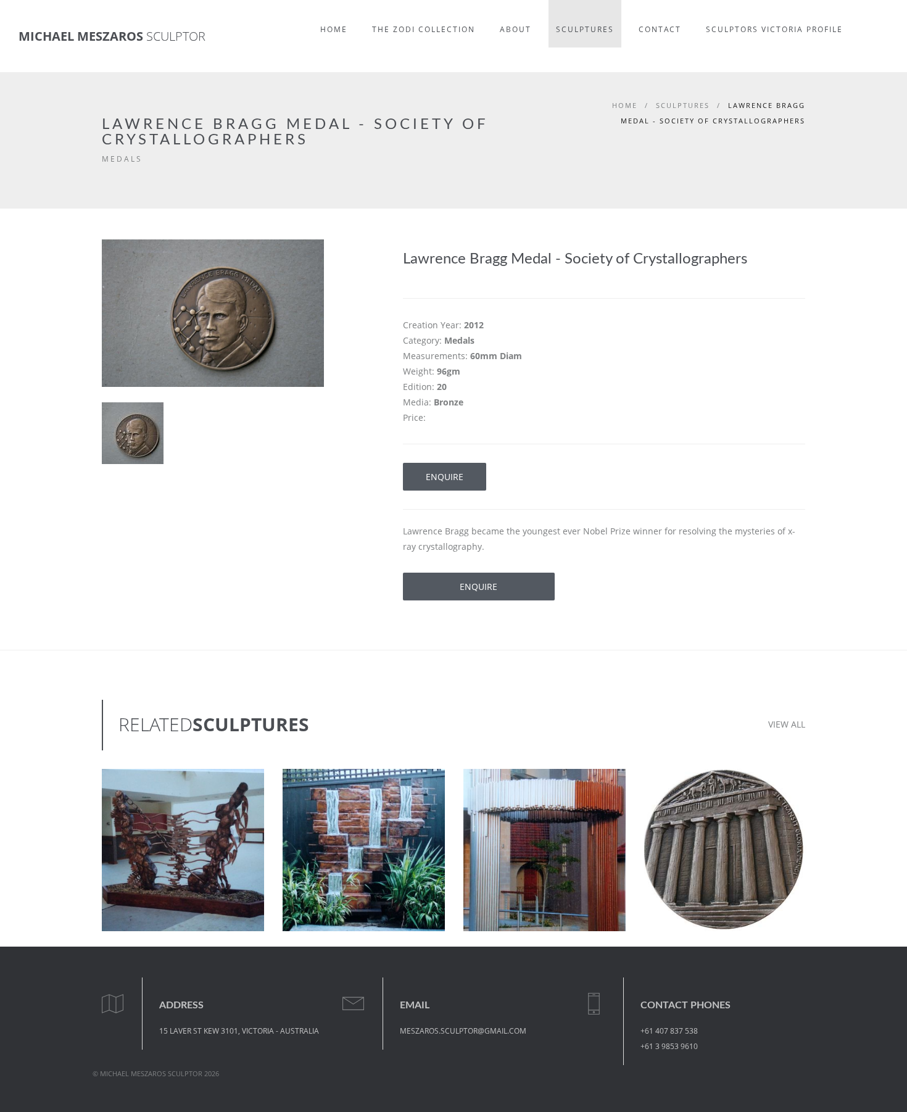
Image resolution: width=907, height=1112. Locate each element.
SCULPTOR (112, 36)
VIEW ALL (786, 724)
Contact (660, 29)
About (515, 29)
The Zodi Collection (423, 29)
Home (333, 29)
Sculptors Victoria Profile (774, 29)
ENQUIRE (444, 477)
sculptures (683, 105)
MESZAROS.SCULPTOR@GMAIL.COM (463, 1031)
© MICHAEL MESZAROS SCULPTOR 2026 (156, 1073)
